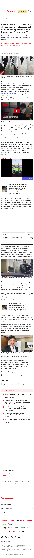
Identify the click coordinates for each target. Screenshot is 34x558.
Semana (3, 18)
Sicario (15, 384)
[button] (17, 111)
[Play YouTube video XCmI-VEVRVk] (17, 111)
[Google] (2, 537)
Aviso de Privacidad (7, 541)
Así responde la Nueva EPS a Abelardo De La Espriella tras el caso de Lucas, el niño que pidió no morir (13, 237)
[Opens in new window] (6, 537)
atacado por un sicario (8, 94)
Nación (9, 18)
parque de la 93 (6, 384)
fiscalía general (23, 384)
